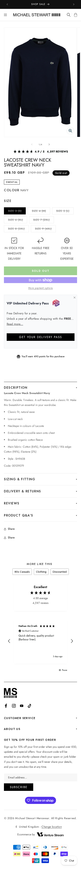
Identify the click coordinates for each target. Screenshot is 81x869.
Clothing (41, 571)
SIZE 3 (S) (17, 211)
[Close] (74, 297)
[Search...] (68, 15)
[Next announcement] (73, 4)
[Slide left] (32, 144)
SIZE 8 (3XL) (18, 229)
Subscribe (18, 787)
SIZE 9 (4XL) (45, 229)
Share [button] (11, 537)
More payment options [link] (40, 288)
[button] (5, 15)
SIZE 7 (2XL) (43, 220)
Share (11, 529)
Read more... (15, 324)
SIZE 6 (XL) (17, 220)
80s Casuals (22, 571)
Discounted (60, 571)
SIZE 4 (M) (41, 211)
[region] (40, 641)
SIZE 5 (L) (65, 211)
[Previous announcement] (7, 4)
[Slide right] (49, 144)
